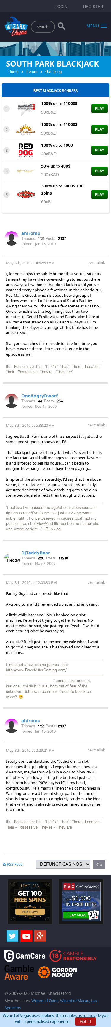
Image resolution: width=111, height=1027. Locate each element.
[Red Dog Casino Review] (25, 150)
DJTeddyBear (35, 553)
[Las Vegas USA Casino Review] (25, 108)
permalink (96, 262)
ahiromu (31, 233)
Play (99, 109)
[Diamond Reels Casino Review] (25, 170)
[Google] (40, 936)
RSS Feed (14, 864)
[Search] (61, 27)
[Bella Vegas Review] (25, 194)
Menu (92, 25)
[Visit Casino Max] (81, 901)
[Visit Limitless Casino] (30, 901)
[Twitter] (12, 936)
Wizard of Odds (44, 1000)
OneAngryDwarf (39, 395)
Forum (31, 71)
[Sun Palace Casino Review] (25, 129)
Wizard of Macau (74, 1000)
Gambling (53, 71)
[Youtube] (26, 936)
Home (13, 71)
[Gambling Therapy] (57, 972)
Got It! (85, 1021)
